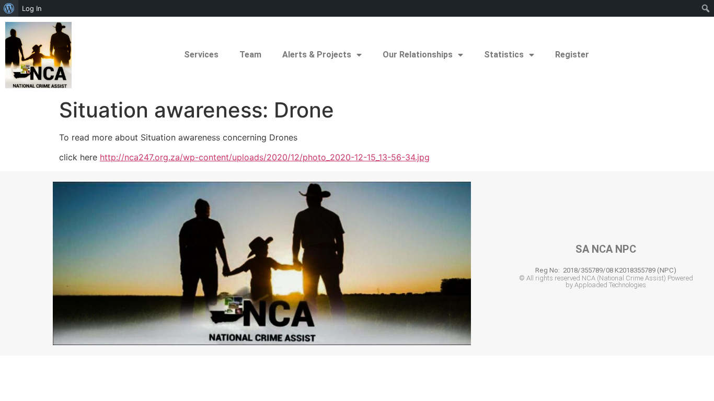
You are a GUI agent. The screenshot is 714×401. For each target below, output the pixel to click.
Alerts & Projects (316, 55)
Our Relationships (418, 55)
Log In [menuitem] (32, 8)
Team (250, 55)
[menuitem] (9, 8)
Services (201, 55)
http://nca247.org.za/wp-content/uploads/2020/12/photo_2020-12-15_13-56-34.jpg (265, 157)
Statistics (504, 55)
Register (572, 55)
